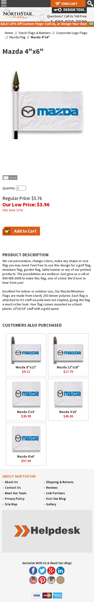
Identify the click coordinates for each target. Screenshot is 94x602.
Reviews (52, 488)
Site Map (11, 504)
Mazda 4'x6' (26, 456)
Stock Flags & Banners (35, 33)
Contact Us (13, 488)
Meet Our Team (15, 493)
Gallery (51, 504)
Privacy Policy (14, 499)
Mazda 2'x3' (26, 412)
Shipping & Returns (60, 482)
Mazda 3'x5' (68, 412)
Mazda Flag (17, 37)
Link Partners (55, 493)
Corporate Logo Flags (71, 33)
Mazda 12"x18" (68, 367)
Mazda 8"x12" (26, 367)
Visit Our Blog (56, 499)
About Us (11, 482)
